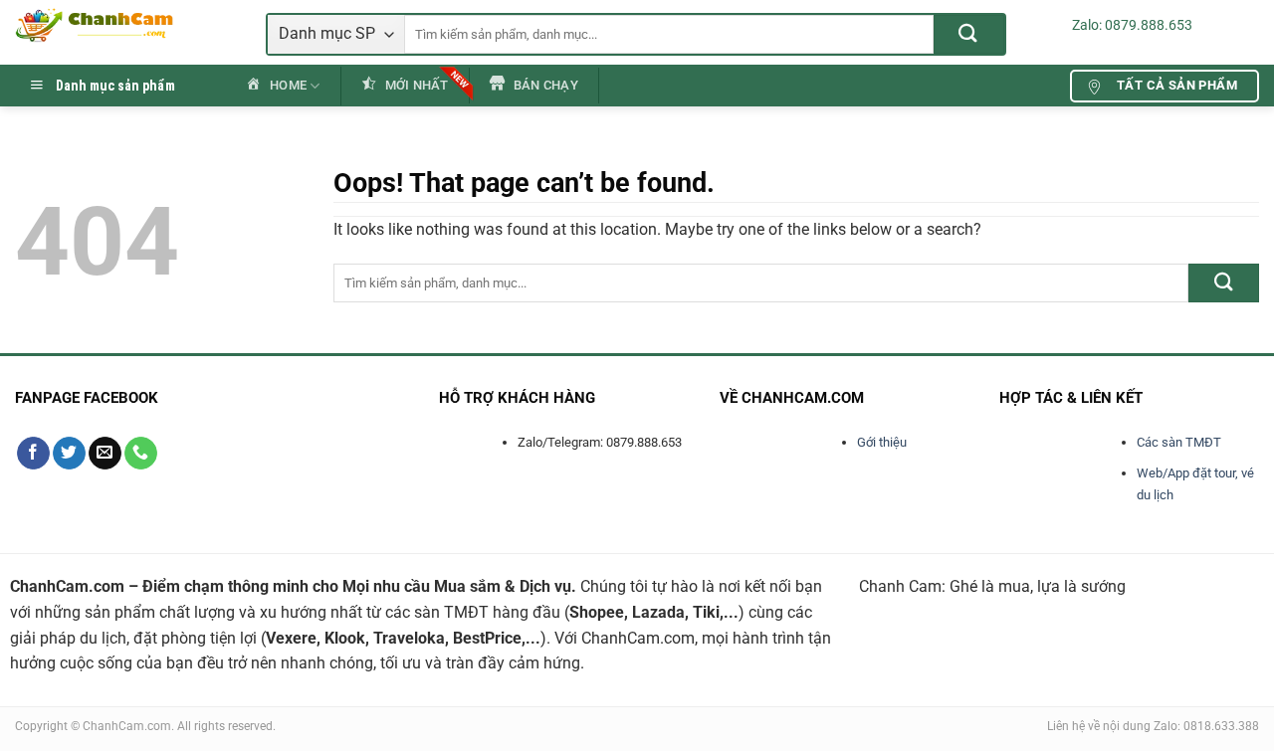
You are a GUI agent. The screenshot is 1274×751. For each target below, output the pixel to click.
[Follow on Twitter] (69, 453)
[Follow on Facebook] (33, 453)
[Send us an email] (105, 453)
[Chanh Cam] (125, 25)
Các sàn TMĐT (1179, 442)
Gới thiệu (882, 442)
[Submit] (969, 34)
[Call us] (140, 453)
